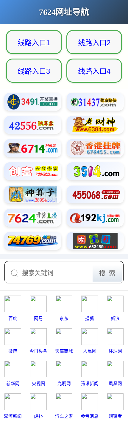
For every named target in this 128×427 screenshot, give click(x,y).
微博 (12, 351)
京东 (64, 318)
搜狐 (89, 318)
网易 (38, 318)
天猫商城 (64, 351)
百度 (12, 318)
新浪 (115, 318)
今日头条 (38, 351)
